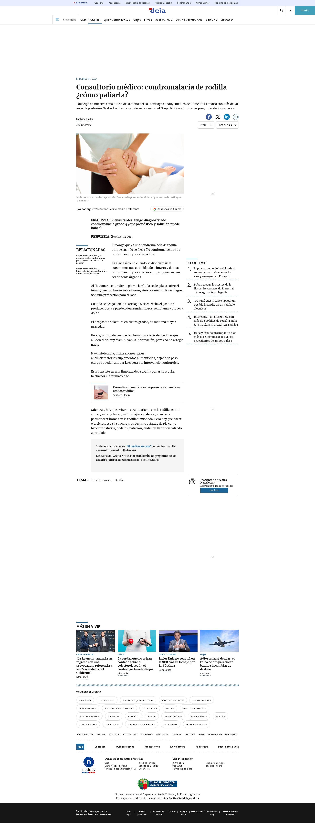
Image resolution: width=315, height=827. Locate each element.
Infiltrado (112, 724)
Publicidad (202, 746)
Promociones (152, 746)
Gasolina (85, 700)
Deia (107, 762)
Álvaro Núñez (173, 716)
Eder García (82, 677)
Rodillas (119, 479)
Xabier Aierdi (199, 716)
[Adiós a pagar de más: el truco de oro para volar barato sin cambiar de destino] (219, 641)
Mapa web (177, 765)
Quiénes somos (125, 746)
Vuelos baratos (89, 716)
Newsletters (177, 746)
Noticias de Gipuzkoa (148, 765)
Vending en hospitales (119, 708)
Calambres (170, 724)
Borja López (165, 670)
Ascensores (107, 700)
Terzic (152, 716)
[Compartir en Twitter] (218, 117)
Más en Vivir (88, 626)
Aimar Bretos (87, 708)
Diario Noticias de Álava (116, 765)
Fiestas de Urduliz (194, 708)
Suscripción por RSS (215, 765)
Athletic (133, 716)
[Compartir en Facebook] (209, 117)
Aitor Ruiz (123, 673)
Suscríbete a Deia (228, 746)
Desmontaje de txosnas (138, 700)
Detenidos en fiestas (141, 724)
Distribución (178, 762)
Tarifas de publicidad (182, 768)
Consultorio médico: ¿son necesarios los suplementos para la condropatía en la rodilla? (90, 259)
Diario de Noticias (146, 762)
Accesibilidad (197, 811)
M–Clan (220, 716)
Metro (170, 708)
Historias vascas (196, 724)
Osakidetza (150, 708)
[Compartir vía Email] (236, 117)
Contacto (99, 746)
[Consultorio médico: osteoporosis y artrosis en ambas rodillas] (101, 392)
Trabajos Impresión (215, 762)
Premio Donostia (173, 700)
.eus (80, 747)
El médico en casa (101, 479)
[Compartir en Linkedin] (227, 117)
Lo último (196, 262)
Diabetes (113, 716)
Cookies (172, 811)
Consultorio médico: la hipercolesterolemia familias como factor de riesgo (91, 271)
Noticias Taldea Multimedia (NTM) (120, 768)
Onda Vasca (144, 768)
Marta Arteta (88, 724)
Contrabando (202, 700)
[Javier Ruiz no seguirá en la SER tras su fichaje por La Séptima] (178, 641)
